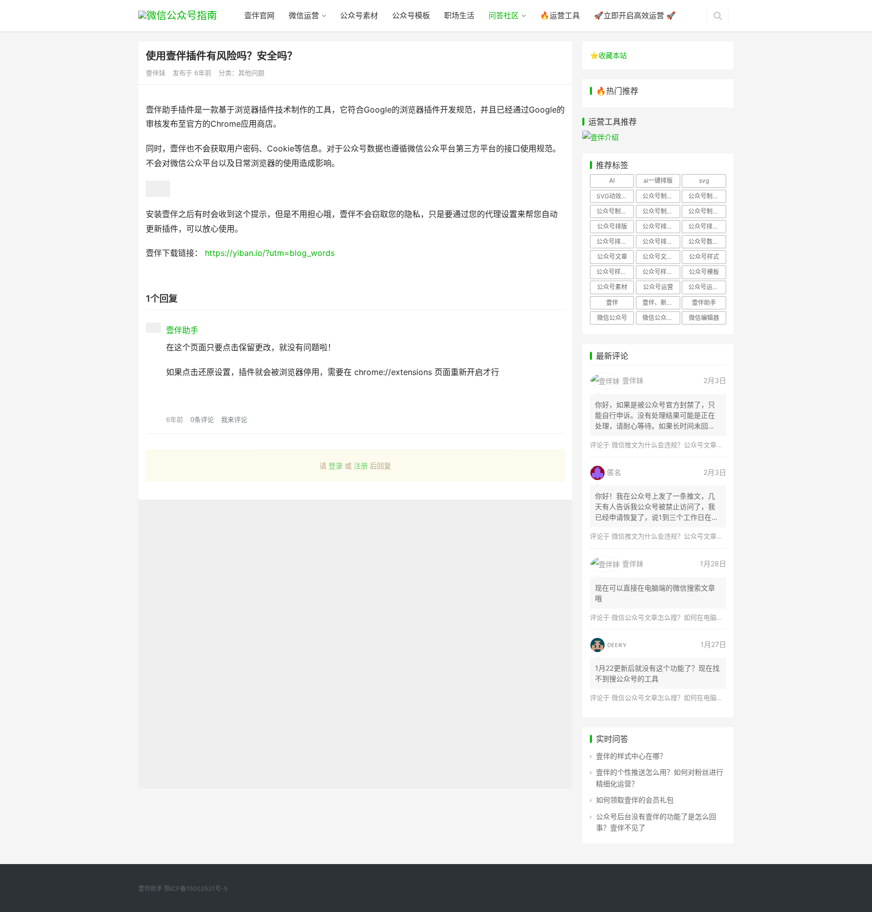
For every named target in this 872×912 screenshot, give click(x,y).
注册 (361, 465)
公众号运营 (658, 287)
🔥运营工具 (560, 15)
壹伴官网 (259, 15)
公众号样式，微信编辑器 (661, 272)
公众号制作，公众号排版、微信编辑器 (707, 211)
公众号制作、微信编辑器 (615, 211)
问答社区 (503, 15)
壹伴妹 (632, 380)
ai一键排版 (658, 180)
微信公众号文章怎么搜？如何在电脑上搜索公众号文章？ (694, 617)
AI (612, 180)
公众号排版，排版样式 (661, 241)
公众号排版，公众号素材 (707, 226)
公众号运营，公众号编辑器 (707, 287)
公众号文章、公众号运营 (661, 256)
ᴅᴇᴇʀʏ (617, 644)
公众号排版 (612, 226)
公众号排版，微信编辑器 (615, 241)
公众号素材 (359, 15)
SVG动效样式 (614, 196)
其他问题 (251, 73)
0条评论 (202, 419)
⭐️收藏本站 (608, 55)
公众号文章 (612, 256)
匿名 (614, 472)
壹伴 (612, 302)
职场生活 (459, 15)
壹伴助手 (704, 302)
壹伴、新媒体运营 (661, 302)
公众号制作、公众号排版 (661, 196)
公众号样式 (704, 256)
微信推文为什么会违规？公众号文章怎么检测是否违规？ (694, 445)
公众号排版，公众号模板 (661, 226)
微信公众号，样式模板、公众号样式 (661, 317)
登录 (336, 465)
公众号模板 (411, 15)
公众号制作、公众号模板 (707, 196)
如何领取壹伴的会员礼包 (635, 799)
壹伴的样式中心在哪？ (631, 756)
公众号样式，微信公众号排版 (615, 272)
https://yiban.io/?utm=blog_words (270, 253)
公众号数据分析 (707, 241)
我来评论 (234, 419)
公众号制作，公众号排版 (661, 211)
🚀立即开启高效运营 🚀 (635, 15)
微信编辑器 (704, 317)
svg (704, 180)
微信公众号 (612, 317)
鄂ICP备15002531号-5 (196, 888)
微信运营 (304, 15)
